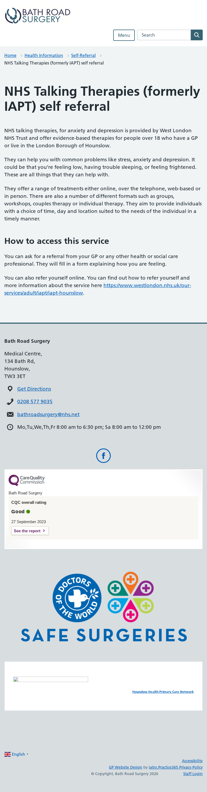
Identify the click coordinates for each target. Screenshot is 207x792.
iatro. (153, 767)
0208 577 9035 (35, 401)
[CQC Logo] (27, 485)
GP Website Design (125, 767)
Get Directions (34, 389)
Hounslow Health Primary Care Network (163, 692)
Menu (124, 35)
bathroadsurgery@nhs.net (48, 414)
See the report (27, 531)
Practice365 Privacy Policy (180, 767)
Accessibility (192, 760)
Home (10, 55)
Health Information (44, 55)
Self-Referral (83, 55)
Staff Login (193, 773)
